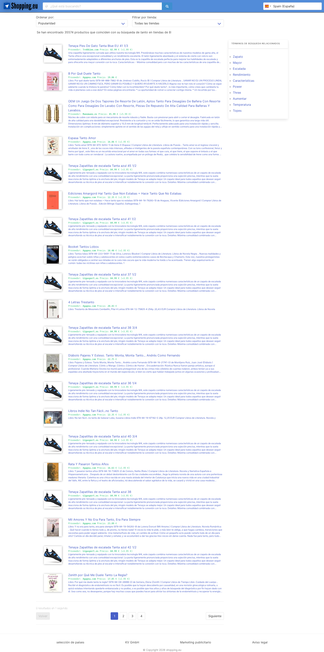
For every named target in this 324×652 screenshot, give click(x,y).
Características (243, 80)
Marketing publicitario (195, 642)
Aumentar (240, 98)
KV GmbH (132, 642)
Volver (42, 616)
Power (237, 86)
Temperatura (242, 104)
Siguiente (214, 616)
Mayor (237, 62)
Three (237, 92)
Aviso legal (260, 642)
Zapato (238, 56)
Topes (237, 110)
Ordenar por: (45, 17)
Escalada (239, 68)
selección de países (70, 642)
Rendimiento (241, 74)
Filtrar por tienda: (144, 17)
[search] (167, 6)
